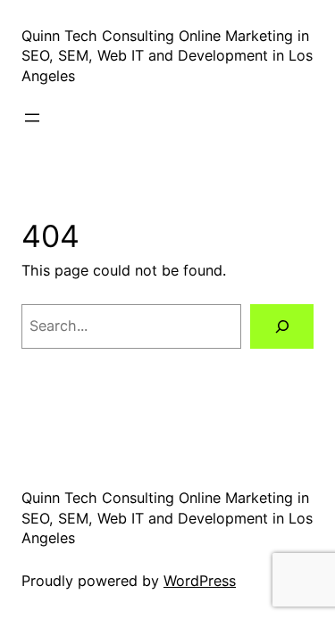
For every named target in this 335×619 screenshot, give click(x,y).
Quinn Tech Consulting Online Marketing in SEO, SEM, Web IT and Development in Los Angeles (167, 56)
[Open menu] (32, 117)
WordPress (199, 581)
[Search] (282, 326)
